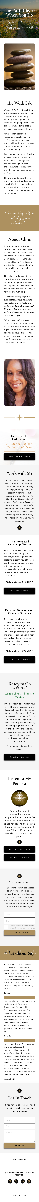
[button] (19, 527)
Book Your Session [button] (19, 591)
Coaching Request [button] (19, 757)
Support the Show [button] (19, 857)
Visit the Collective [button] (20, 456)
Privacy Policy (20, 1160)
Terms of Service (20, 1195)
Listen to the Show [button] (19, 849)
